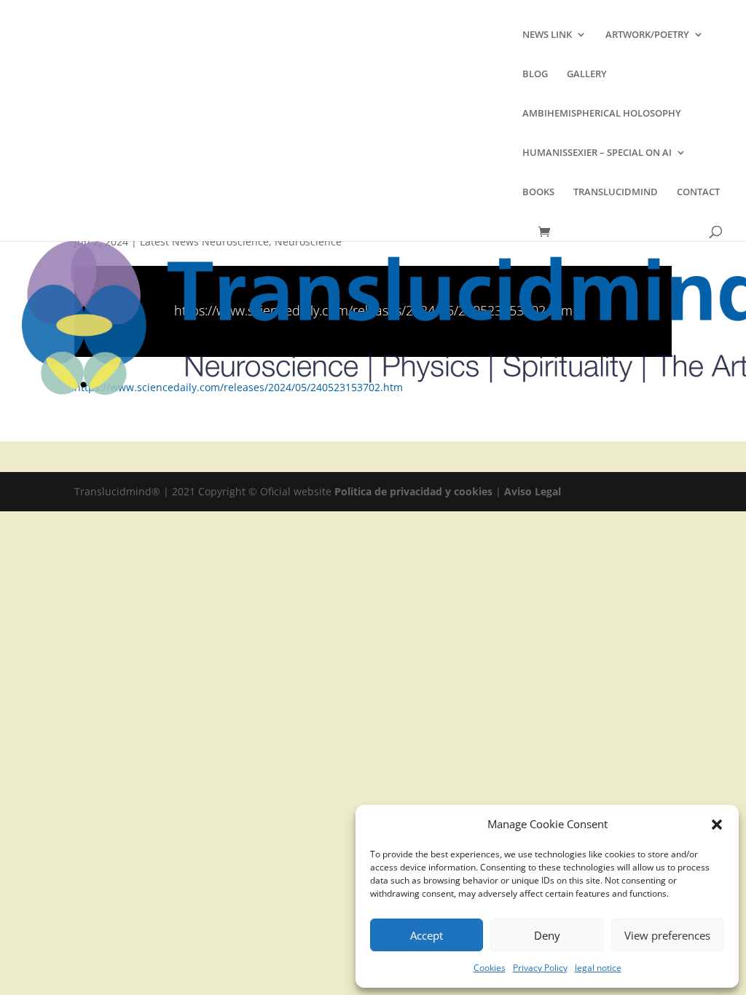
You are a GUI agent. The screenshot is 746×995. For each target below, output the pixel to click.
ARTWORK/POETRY (647, 35)
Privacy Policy (540, 967)
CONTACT (698, 192)
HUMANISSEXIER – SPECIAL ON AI (597, 153)
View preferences (667, 935)
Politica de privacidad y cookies (414, 491)
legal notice (598, 967)
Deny (547, 935)
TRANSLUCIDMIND (615, 192)
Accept (426, 935)
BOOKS (538, 192)
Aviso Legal (532, 491)
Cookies (490, 967)
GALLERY (587, 74)
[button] (717, 824)
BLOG (535, 74)
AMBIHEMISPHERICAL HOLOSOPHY (601, 113)
